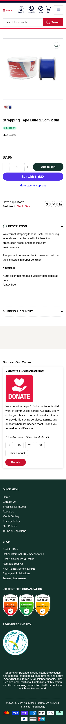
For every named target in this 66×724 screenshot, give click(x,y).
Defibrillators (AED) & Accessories (23, 554)
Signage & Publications (16, 573)
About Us (21, 12)
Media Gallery (11, 516)
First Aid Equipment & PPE (19, 568)
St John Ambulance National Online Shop (37, 702)
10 (19, 445)
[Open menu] (58, 9)
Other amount (16, 453)
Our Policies (10, 526)
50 (40, 445)
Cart (49, 12)
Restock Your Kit (13, 563)
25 (29, 445)
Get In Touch (24, 206)
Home (6, 497)
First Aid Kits (10, 549)
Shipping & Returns (14, 506)
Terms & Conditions (14, 530)
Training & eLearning (15, 578)
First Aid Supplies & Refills (18, 558)
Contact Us (31, 12)
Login (41, 12)
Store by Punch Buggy (33, 706)
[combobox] (33, 22)
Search (55, 22)
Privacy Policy (11, 521)
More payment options (33, 185)
